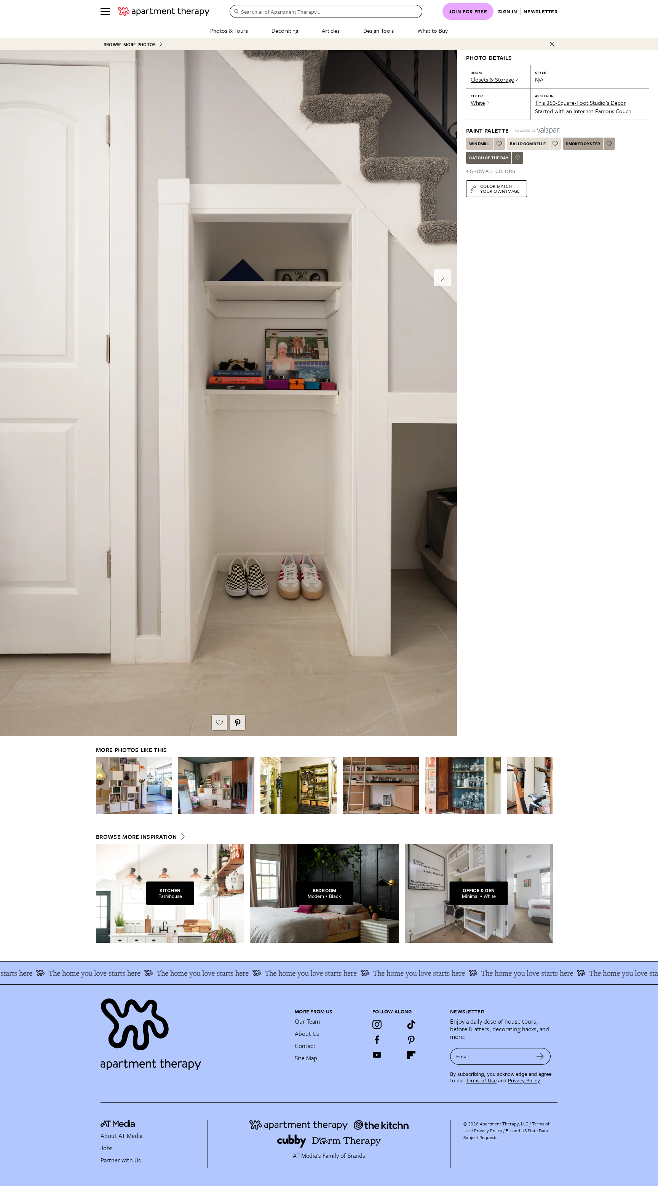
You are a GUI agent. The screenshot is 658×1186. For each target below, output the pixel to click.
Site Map (306, 1058)
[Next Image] (442, 277)
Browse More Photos (129, 44)
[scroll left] (102, 785)
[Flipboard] (411, 1054)
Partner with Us (121, 1160)
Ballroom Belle (528, 143)
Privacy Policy (524, 1080)
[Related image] (134, 785)
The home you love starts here (61, 973)
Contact (305, 1045)
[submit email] (540, 1056)
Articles (331, 30)
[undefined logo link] (163, 11)
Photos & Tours (229, 30)
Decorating (285, 30)
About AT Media (121, 1135)
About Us (307, 1033)
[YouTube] (377, 1054)
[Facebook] (377, 1039)
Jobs (107, 1147)
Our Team (307, 1021)
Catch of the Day (488, 157)
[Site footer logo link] (193, 1031)
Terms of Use (481, 1080)
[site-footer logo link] (118, 1124)
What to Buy (432, 30)
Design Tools (378, 30)
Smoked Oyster (583, 143)
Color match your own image (500, 188)
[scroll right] (547, 785)
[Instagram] (377, 1024)
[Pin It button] (237, 722)
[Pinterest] (411, 1039)
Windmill (479, 143)
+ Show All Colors (490, 171)
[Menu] (105, 11)
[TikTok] (411, 1024)
